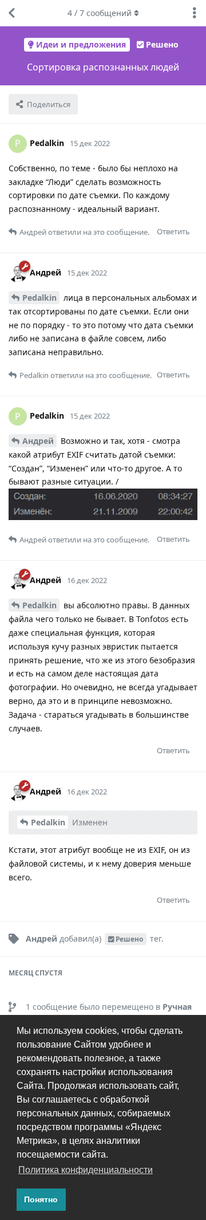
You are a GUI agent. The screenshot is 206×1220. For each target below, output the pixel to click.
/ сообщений (100, 12)
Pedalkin (39, 297)
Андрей (38, 440)
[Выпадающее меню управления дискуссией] (194, 13)
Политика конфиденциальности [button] (85, 1170)
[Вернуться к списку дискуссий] (11, 13)
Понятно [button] (41, 1199)
